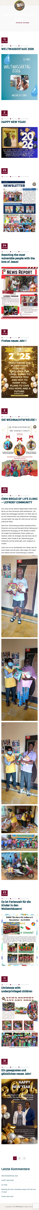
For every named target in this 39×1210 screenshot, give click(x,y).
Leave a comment (24, 45)
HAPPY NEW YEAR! (13, 122)
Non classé (14, 45)
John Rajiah (6, 45)
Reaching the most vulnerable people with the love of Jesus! (18, 258)
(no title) (4, 1185)
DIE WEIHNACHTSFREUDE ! (18, 420)
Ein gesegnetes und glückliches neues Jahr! (16, 1072)
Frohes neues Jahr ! (13, 341)
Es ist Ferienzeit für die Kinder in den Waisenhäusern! (16, 905)
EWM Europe (19, 1206)
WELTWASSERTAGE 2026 (17, 49)
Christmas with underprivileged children (16, 989)
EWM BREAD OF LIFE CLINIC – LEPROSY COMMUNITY (19, 500)
